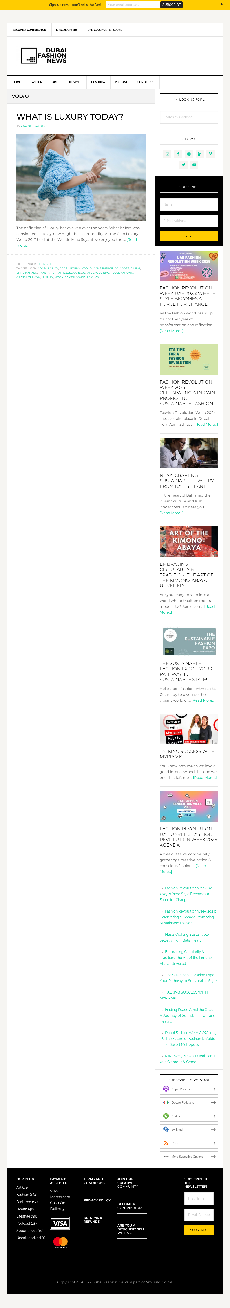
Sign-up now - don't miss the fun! (75, 5)
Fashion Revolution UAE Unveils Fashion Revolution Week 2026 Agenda (188, 837)
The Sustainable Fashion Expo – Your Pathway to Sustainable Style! (186, 671)
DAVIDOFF (121, 268)
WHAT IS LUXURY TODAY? (70, 117)
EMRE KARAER (26, 272)
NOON (59, 277)
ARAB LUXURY (48, 268)
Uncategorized (28, 1238)
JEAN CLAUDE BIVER (97, 272)
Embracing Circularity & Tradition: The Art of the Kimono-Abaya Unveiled (187, 574)
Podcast (23, 1223)
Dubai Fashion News (115, 56)
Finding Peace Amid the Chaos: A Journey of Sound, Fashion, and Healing (188, 1015)
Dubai (135, 268)
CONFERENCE (103, 268)
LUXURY (47, 277)
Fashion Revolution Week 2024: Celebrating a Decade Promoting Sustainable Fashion (188, 392)
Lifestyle (44, 264)
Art (18, 1187)
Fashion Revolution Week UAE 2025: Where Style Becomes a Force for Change (187, 296)
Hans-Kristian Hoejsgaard (59, 272)
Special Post (26, 1231)
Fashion (22, 1195)
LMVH (36, 277)
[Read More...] (172, 331)
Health (21, 1209)
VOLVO (94, 277)
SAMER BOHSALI (76, 277)
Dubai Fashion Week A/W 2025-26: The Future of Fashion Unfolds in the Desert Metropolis (189, 1039)
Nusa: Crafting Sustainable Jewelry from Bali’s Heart (187, 481)
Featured (23, 1202)
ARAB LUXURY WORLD (76, 268)
